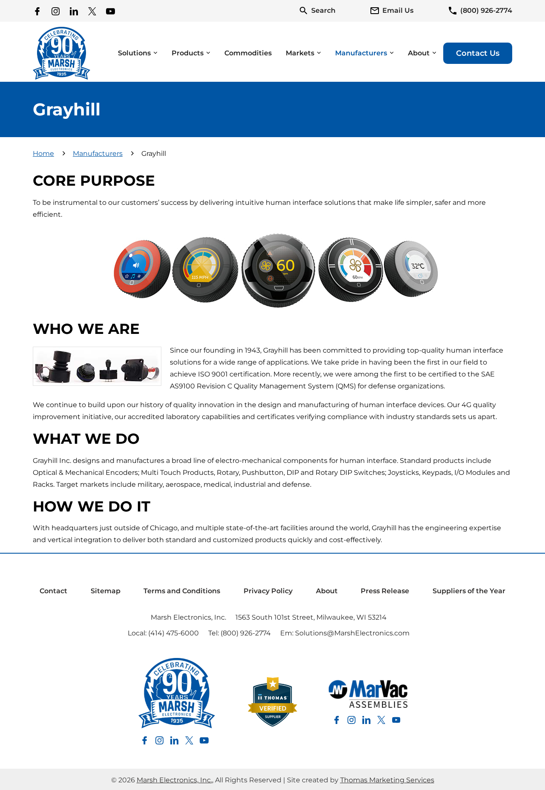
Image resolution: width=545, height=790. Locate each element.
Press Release (385, 591)
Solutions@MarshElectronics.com (352, 633)
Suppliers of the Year (469, 591)
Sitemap (105, 591)
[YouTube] (110, 11)
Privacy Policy (268, 591)
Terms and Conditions (181, 591)
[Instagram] (55, 11)
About (327, 591)
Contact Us (477, 53)
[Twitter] (92, 11)
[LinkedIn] (73, 11)
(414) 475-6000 (173, 633)
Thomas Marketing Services (387, 780)
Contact (53, 591)
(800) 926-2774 (246, 633)
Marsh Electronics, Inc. (188, 617)
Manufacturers (98, 153)
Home (43, 153)
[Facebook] (37, 11)
